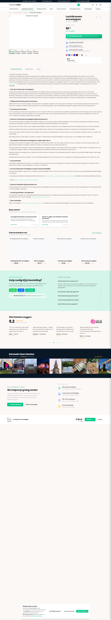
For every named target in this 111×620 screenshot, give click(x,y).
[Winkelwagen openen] (100, 5)
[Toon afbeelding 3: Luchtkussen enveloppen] (24, 52)
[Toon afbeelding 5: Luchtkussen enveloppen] (36, 52)
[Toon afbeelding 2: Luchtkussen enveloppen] (17, 52)
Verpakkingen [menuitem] (88, 9)
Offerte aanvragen (31, 404)
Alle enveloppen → (97, 233)
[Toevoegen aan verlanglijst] (100, 17)
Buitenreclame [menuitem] (14, 9)
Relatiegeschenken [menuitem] (75, 9)
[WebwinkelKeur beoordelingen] (96, 321)
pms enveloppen (33, 180)
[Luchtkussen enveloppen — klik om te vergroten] (31, 32)
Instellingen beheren (55, 611)
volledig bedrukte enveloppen (52, 176)
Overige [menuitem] (98, 9)
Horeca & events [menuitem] (61, 9)
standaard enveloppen (68, 176)
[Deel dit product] (96, 17)
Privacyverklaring (37, 616)
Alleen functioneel (69, 611)
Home (10, 12)
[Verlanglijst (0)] (92, 5)
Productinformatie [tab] (16, 69)
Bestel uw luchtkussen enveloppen (41, 197)
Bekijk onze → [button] (71, 31)
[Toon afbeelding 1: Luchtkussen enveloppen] (11, 52)
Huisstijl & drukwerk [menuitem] (27, 9)
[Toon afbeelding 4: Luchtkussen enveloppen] (30, 52)
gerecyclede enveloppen (22, 180)
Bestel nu (89, 419)
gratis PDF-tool (13, 84)
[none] (14, 9)
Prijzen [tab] (39, 69)
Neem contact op (16, 404)
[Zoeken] (78, 5)
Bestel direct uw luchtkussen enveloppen (32, 203)
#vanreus (99, 356)
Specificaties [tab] (29, 69)
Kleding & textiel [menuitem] (41, 9)
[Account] (96, 5)
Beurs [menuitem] (51, 9)
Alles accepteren (82, 611)
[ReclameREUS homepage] (15, 5)
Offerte (100, 419)
